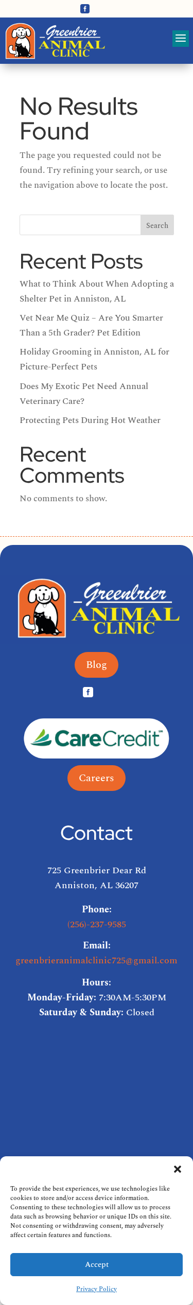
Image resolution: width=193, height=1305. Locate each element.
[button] (177, 1169)
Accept (97, 1265)
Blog (96, 665)
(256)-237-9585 (96, 924)
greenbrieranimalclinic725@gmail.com (96, 960)
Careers (96, 778)
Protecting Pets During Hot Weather (90, 420)
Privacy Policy (96, 1289)
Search (157, 225)
